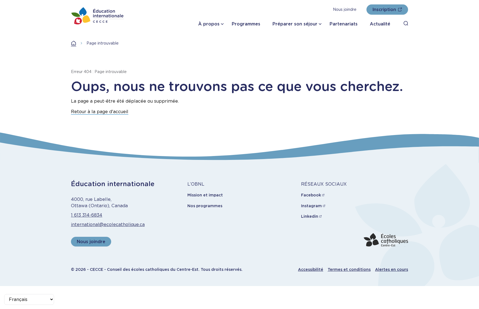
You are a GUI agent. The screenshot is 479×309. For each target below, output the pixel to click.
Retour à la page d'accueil (99, 111)
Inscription (384, 9)
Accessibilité (310, 269)
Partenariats (344, 24)
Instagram (311, 206)
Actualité (380, 24)
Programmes (246, 24)
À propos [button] (209, 24)
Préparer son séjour (294, 24)
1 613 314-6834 (86, 215)
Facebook (311, 195)
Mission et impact (205, 195)
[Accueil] (97, 16)
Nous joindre (344, 9)
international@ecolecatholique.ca (108, 224)
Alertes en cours (391, 269)
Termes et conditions (349, 269)
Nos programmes (204, 206)
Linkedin (309, 216)
